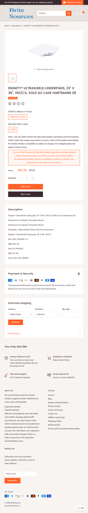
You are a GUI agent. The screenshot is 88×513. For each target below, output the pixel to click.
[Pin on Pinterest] (14, 103)
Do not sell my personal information (64, 429)
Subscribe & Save (74, 2)
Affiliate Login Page (56, 417)
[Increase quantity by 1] (32, 178)
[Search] (69, 13)
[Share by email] (22, 103)
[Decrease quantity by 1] (20, 178)
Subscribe (12, 481)
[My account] (77, 13)
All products (16, 26)
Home (7, 26)
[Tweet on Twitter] (18, 103)
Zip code (66, 309)
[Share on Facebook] (9, 103)
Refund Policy (14, 334)
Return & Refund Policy (58, 403)
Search (51, 395)
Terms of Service (55, 410)
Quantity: (12, 178)
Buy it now (25, 194)
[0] (81, 13)
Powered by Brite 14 (12, 506)
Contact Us (52, 414)
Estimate (16, 322)
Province (39, 309)
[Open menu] (6, 13)
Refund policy (54, 425)
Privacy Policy (54, 406)
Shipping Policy (55, 421)
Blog (50, 399)
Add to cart (26, 187)
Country (12, 309)
